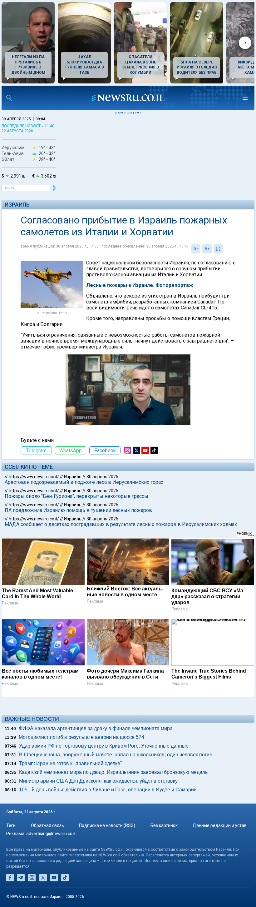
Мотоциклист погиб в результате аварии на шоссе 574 (81, 737)
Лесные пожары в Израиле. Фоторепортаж (139, 285)
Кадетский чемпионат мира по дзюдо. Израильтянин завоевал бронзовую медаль (113, 772)
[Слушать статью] (224, 248)
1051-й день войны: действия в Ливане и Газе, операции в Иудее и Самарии (108, 789)
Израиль (17, 204)
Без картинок (164, 825)
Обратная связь (47, 825)
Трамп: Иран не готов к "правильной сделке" (70, 763)
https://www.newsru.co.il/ (34, 476)
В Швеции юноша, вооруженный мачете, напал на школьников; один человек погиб (115, 754)
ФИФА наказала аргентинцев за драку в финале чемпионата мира (96, 728)
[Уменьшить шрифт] (195, 248)
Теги (11, 825)
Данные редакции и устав (220, 825)
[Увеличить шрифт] (207, 248)
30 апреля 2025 (102, 476)
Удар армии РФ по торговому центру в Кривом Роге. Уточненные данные (104, 746)
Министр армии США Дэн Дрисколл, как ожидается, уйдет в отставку (98, 781)
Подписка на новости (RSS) (107, 825)
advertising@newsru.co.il (50, 833)
